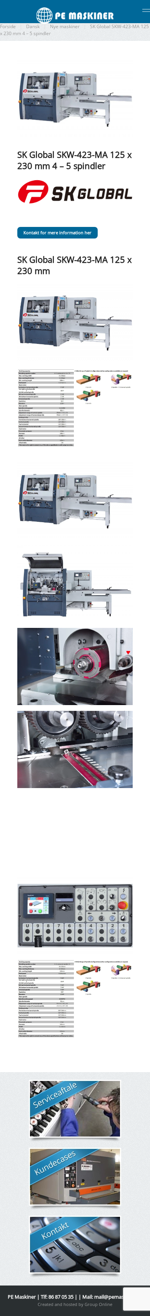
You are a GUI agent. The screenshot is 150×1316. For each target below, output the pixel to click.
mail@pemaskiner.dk (118, 1296)
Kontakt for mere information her (57, 232)
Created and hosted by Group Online (75, 1304)
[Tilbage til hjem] (75, 15)
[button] (146, 11)
